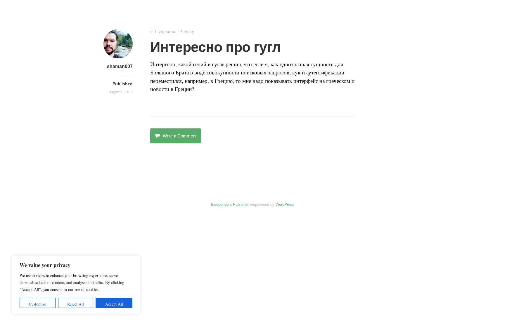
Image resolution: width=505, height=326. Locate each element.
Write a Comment (179, 135)
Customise (37, 304)
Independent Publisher (230, 204)
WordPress (285, 204)
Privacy (186, 31)
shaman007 (120, 66)
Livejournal (166, 31)
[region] (76, 284)
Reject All (75, 304)
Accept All (114, 304)
